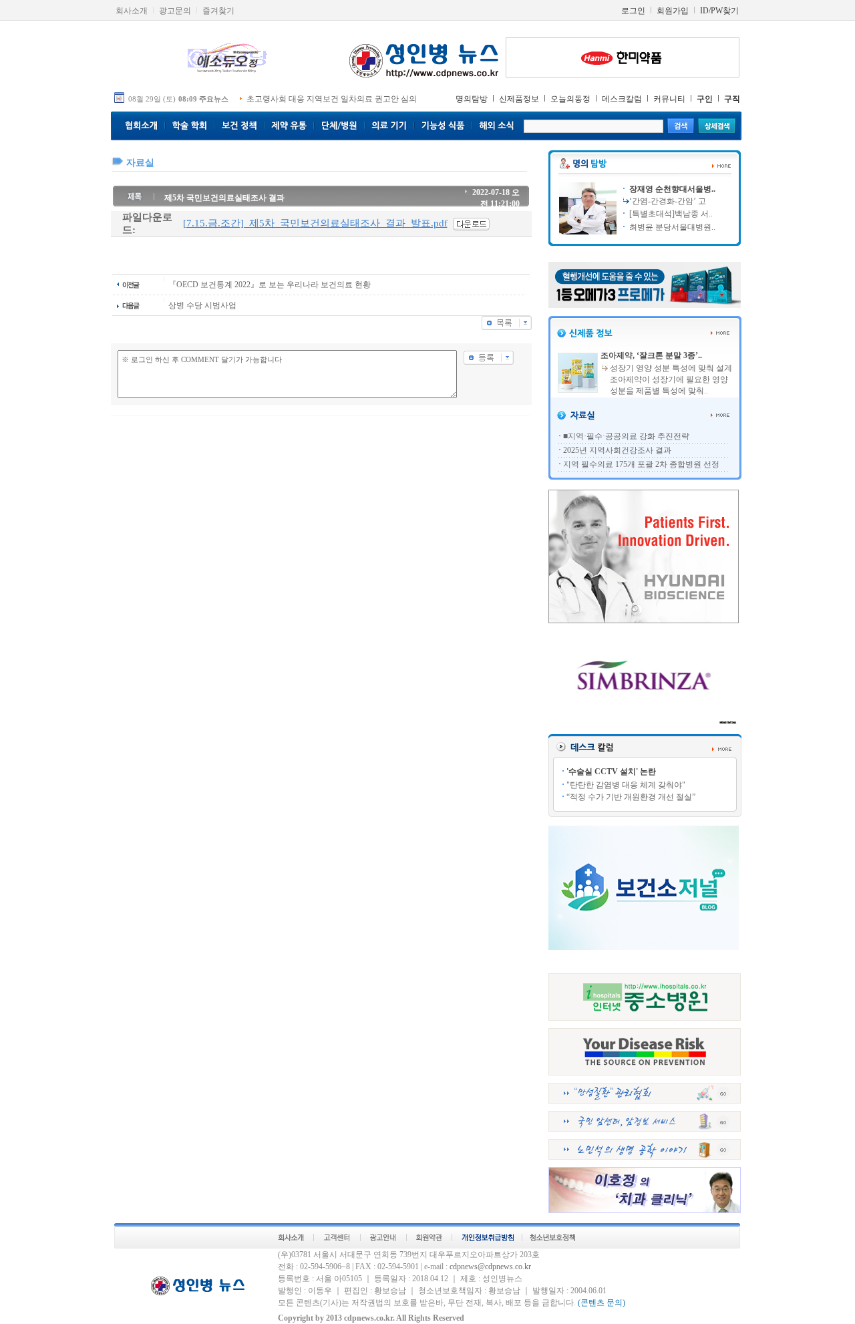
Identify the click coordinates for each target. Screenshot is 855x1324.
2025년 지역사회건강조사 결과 (617, 450)
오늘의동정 (570, 99)
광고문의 (175, 10)
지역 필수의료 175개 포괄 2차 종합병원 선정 (641, 464)
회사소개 (132, 10)
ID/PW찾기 (719, 10)
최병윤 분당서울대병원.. (671, 227)
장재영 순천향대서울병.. (671, 189)
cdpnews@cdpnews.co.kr (490, 1266)
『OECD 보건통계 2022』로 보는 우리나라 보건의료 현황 (269, 284)
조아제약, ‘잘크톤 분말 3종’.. (651, 355)
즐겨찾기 (218, 10)
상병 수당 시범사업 (202, 305)
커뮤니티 (669, 99)
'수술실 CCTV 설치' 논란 (611, 771)
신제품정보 (519, 99)
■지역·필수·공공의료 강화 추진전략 (626, 436)
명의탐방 (472, 99)
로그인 (633, 10)
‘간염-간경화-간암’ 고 (667, 201)
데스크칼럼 (622, 99)
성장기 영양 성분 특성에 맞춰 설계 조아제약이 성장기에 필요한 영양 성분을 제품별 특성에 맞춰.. (671, 379)
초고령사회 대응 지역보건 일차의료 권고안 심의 (331, 99)
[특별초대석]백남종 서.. (670, 213)
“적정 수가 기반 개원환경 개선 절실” (630, 797)
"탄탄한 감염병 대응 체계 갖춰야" (625, 785)
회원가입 (673, 10)
